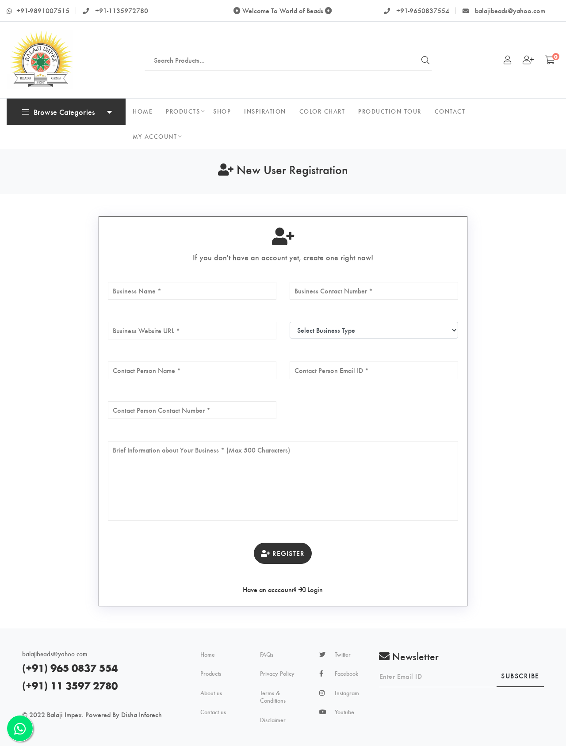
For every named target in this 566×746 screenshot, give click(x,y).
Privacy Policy (277, 673)
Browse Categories (64, 111)
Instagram (347, 693)
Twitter (343, 654)
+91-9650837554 (421, 10)
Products (210, 673)
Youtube (344, 712)
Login (314, 589)
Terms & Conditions (273, 697)
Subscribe (520, 675)
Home (207, 654)
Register (287, 553)
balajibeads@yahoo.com (509, 10)
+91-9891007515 (42, 10)
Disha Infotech (141, 714)
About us (211, 693)
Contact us (213, 712)
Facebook (346, 673)
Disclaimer (273, 720)
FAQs (266, 654)
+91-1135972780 (120, 10)
